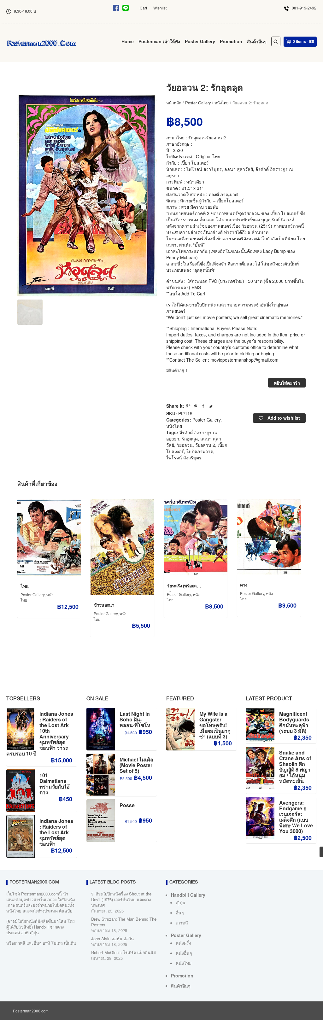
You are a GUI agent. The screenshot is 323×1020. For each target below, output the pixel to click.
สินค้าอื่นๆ (257, 41)
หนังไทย (221, 103)
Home (127, 41)
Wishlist (160, 7)
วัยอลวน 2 (205, 445)
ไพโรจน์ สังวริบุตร (184, 457)
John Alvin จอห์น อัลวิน (112, 938)
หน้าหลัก (173, 103)
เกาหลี (182, 922)
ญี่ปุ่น (180, 902)
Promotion (231, 41)
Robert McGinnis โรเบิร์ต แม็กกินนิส (123, 952)
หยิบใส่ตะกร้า (287, 383)
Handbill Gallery (188, 895)
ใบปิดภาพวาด (199, 451)
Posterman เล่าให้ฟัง (159, 41)
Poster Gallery (200, 41)
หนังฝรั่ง (183, 943)
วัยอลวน (185, 445)
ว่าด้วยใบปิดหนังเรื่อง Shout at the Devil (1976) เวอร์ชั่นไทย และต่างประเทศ (121, 899)
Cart (143, 7)
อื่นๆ (180, 912)
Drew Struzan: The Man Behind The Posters (123, 922)
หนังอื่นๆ (184, 953)
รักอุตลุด (190, 438)
